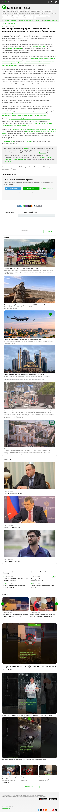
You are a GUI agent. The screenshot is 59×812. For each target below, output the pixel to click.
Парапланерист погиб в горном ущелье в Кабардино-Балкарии (15, 579)
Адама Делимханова (15, 48)
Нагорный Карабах (7, 15)
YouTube (8, 161)
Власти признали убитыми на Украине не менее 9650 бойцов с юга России (26, 305)
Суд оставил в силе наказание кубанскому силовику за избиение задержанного (43, 615)
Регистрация (24, 230)
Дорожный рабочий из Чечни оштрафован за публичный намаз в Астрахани (15, 615)
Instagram (49, 157)
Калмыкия (31, 13)
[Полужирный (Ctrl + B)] (19, 215)
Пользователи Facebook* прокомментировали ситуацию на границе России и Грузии (29, 411)
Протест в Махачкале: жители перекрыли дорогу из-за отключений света (24, 759)
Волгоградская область (46, 11)
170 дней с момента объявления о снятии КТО (41, 129)
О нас (3, 799)
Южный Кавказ (29, 18)
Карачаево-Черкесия (40, 13)
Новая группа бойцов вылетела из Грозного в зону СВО (41, 579)
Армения (27, 11)
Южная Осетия (21, 18)
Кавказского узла (18, 129)
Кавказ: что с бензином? (10, 20)
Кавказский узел (8, 141)
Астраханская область (35, 11)
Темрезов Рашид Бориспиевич (13, 493)
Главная (4, 23)
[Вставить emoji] (32, 215)
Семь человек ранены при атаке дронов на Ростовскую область (23, 339)
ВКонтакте (8, 159)
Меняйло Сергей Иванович (12, 527)
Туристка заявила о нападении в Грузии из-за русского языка (47, 778)
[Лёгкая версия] (9, 2)
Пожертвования (31, 799)
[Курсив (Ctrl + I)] (22, 215)
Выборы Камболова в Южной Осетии (29, 20)
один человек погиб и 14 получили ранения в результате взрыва (29, 119)
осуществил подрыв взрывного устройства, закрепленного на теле (24, 113)
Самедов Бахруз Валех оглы (12, 561)
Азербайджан (20, 11)
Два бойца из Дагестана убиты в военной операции (15, 572)
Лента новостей (11, 23)
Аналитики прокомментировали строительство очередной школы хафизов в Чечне (28, 449)
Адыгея (14, 11)
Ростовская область (28, 15)
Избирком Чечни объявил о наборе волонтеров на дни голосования (24, 374)
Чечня (15, 18)
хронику (29, 141)
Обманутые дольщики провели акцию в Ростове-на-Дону (21, 268)
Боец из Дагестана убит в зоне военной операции (42, 586)
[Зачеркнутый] (29, 215)
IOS (31, 148)
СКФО (49, 15)
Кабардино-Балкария (23, 13)
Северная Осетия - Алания (40, 15)
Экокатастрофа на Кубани (50, 20)
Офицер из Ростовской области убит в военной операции (14, 586)
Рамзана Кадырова (39, 46)
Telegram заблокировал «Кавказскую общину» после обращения (29, 778)
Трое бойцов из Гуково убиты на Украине (43, 572)
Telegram (42, 153)
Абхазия (4, 11)
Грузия (4, 13)
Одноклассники (18, 159)
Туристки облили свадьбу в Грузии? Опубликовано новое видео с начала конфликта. (10, 779)
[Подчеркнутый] (26, 215)
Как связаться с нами (16, 799)
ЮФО (35, 18)
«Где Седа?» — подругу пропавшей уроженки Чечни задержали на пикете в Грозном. (27, 715)
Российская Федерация (17, 15)
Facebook (42, 157)
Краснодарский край (51, 13)
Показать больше (29, 786)
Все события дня (52, 590)
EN (5, 1)
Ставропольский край (7, 18)
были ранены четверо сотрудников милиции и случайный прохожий (24, 115)
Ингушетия (14, 13)
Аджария (9, 11)
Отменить (49, 231)
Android (25, 148)
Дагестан (9, 13)
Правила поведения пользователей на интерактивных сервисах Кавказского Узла (34, 805)
